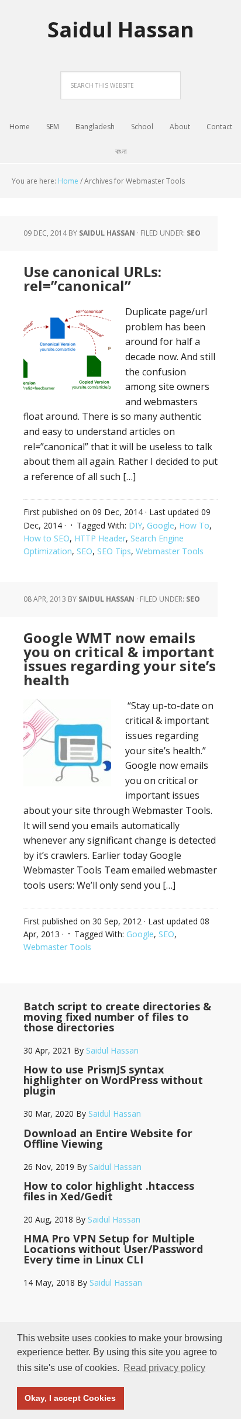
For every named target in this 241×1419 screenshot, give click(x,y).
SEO (194, 233)
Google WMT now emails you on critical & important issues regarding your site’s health (119, 658)
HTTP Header (100, 538)
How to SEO (46, 538)
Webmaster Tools (170, 551)
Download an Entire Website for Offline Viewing (107, 1138)
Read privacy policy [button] (164, 1368)
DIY (135, 525)
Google (160, 525)
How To (194, 525)
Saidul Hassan (120, 29)
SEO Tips (114, 551)
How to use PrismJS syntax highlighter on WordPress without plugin (113, 1079)
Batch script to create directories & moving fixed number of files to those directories (117, 1016)
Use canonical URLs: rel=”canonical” (92, 278)
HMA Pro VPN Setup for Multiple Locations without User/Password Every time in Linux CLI (113, 1248)
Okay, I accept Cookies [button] (70, 1398)
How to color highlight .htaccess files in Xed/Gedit (108, 1191)
